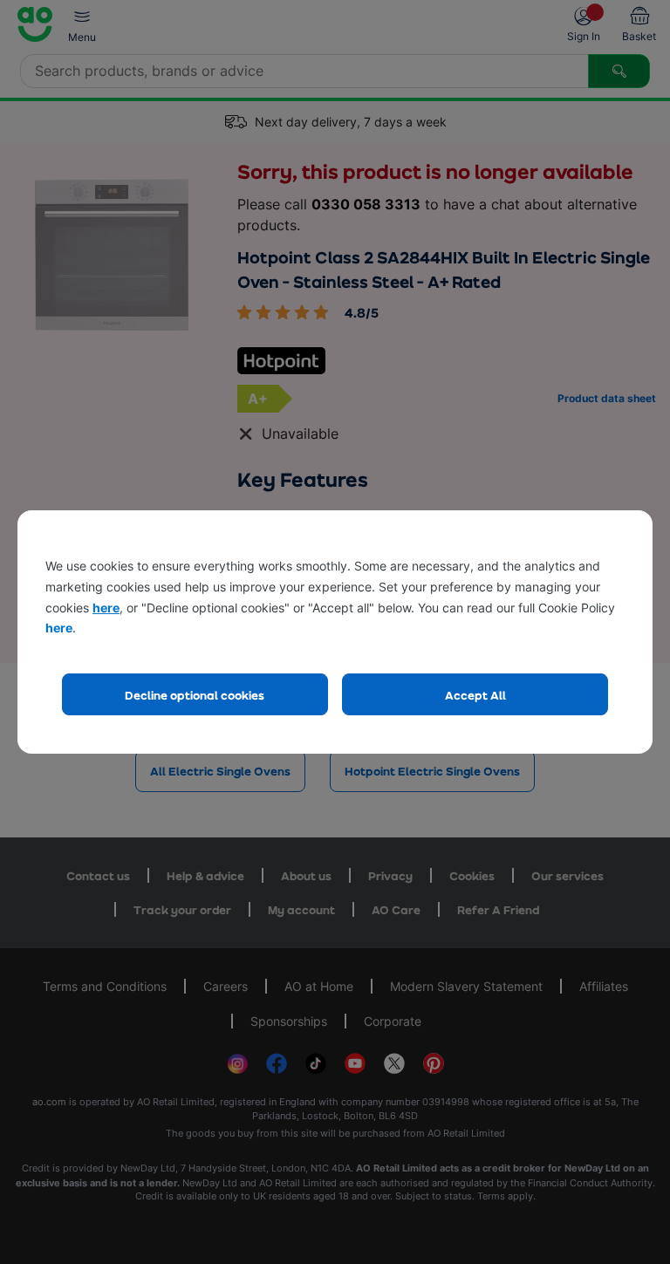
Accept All (475, 694)
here (106, 607)
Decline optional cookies (194, 694)
